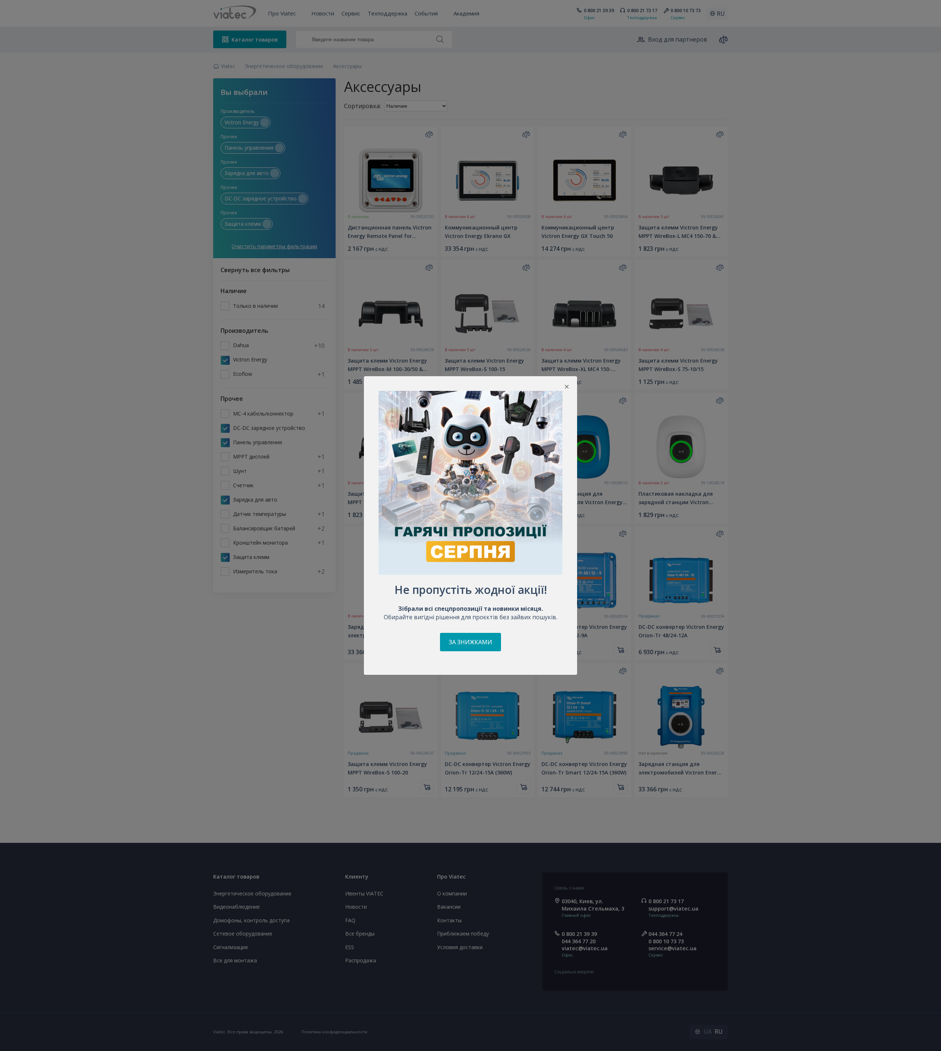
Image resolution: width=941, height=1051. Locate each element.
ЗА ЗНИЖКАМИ (470, 642)
